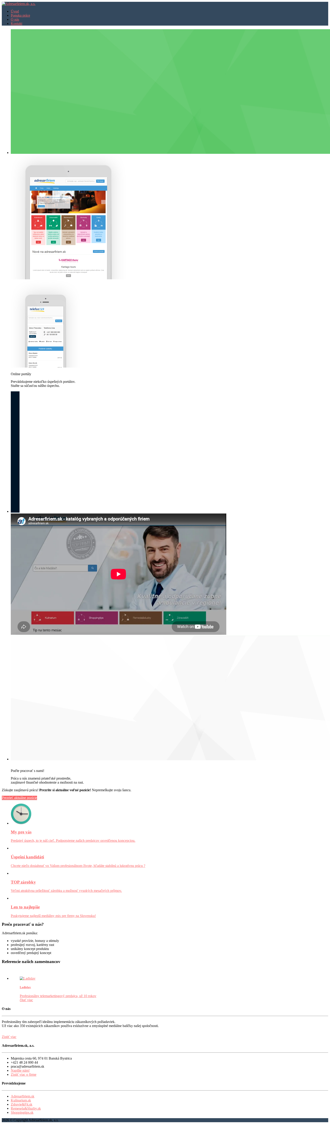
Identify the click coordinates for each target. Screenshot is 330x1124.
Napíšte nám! (20, 1070)
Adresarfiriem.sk (22, 1096)
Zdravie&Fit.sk (21, 1104)
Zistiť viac (9, 1037)
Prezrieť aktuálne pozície (19, 798)
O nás (15, 19)
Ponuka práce (20, 15)
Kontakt (16, 23)
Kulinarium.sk (21, 1100)
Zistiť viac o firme (23, 1074)
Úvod (15, 11)
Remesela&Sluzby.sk (26, 1108)
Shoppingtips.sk (22, 1112)
